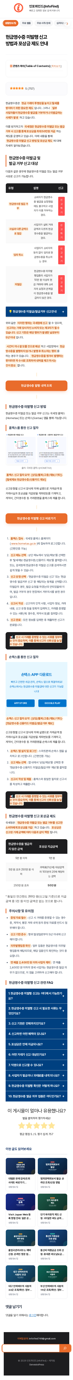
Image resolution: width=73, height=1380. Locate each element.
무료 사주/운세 (43, 23)
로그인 (32, 1315)
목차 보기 (56, 66)
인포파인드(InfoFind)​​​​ (44, 6)
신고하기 (61, 206)
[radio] (21, 1126)
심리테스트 (62, 23)
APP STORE (20, 703)
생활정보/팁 (10, 23)
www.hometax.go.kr (23, 543)
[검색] (65, 1348)
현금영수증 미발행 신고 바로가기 (36, 518)
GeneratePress (36, 1364)
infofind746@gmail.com (42, 1338)
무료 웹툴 (26, 23)
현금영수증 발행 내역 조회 (36, 385)
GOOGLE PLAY (52, 703)
